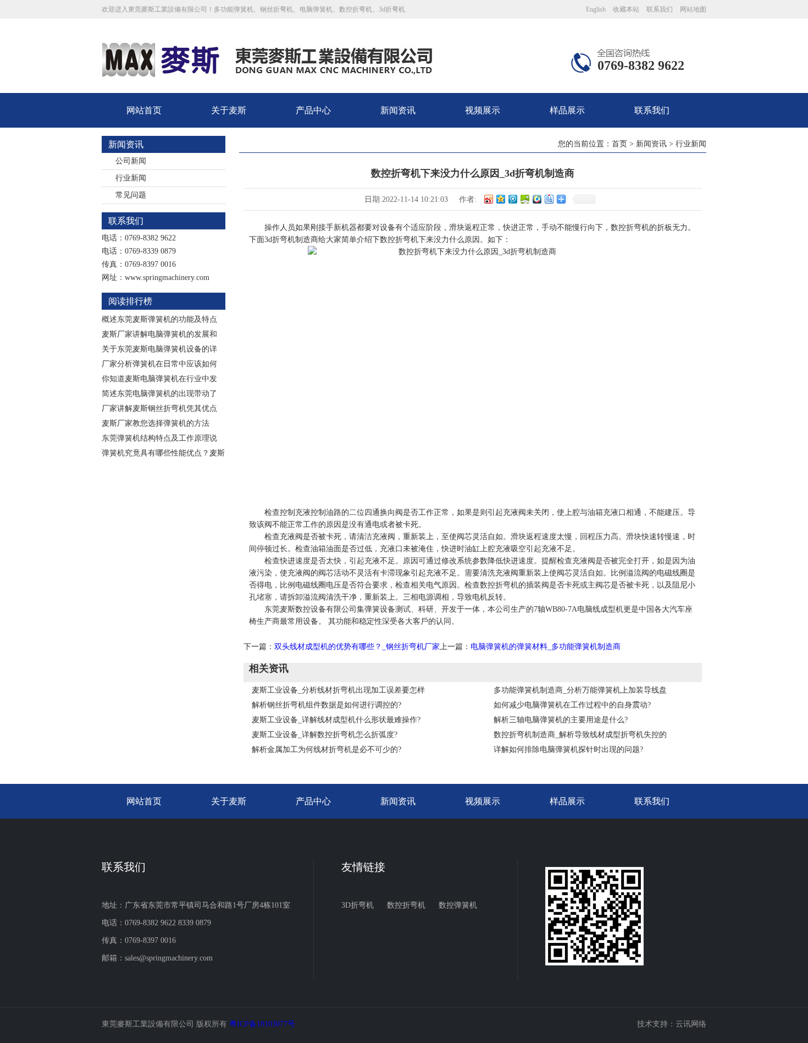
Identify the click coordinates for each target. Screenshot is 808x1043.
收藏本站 (626, 9)
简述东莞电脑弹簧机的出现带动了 (159, 393)
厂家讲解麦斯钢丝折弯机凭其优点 (159, 408)
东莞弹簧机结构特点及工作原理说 (159, 438)
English (596, 9)
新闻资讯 (398, 110)
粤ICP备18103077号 (262, 1024)
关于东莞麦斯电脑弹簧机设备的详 (159, 349)
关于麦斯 (228, 110)
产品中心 (313, 110)
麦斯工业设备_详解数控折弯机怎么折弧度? (324, 735)
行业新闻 (130, 178)
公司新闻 (130, 161)
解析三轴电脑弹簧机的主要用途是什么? (561, 720)
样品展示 (567, 110)
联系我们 (659, 9)
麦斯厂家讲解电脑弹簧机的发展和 (159, 334)
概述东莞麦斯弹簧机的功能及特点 (159, 319)
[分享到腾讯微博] (512, 199)
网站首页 (144, 110)
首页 (619, 144)
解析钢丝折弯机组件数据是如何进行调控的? (326, 705)
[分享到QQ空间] (500, 199)
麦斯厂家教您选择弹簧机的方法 (155, 423)
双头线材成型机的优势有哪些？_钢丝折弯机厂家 (357, 647)
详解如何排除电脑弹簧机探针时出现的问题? (568, 749)
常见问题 (130, 195)
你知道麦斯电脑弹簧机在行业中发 (159, 379)
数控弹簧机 (458, 905)
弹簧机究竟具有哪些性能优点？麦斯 (163, 453)
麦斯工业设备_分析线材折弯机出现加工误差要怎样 (338, 690)
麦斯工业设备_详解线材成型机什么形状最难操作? (336, 720)
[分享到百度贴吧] (549, 199)
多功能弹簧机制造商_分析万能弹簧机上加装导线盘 (580, 690)
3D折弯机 (357, 905)
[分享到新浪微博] (488, 199)
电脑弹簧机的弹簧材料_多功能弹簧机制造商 (546, 647)
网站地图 (693, 9)
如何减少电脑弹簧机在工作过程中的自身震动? (572, 705)
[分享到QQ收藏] (536, 199)
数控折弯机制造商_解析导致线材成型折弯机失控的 (580, 735)
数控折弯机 (406, 905)
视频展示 (482, 110)
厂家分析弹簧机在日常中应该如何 (159, 364)
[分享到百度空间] (524, 199)
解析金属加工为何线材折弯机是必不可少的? (326, 749)
